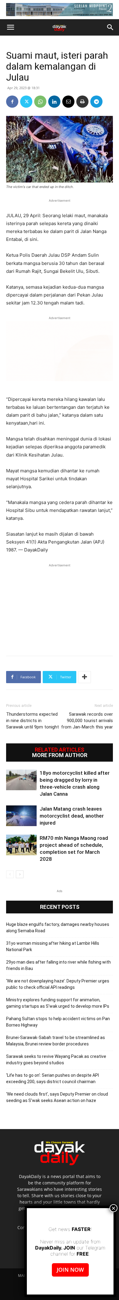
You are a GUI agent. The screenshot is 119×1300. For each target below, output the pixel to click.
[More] (84, 677)
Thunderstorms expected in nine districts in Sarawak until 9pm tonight (32, 720)
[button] (10, 27)
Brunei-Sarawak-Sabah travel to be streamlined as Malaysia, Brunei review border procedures (55, 1040)
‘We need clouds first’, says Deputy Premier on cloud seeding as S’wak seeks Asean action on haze (57, 1097)
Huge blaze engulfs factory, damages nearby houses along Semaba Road (57, 927)
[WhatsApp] (40, 102)
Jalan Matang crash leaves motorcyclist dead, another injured (72, 816)
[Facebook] (12, 102)
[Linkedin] (54, 102)
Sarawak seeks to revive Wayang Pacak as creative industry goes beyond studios (56, 1059)
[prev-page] (10, 874)
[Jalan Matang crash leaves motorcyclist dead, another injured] (21, 815)
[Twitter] (26, 102)
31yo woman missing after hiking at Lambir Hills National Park (52, 946)
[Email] (68, 102)
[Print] (82, 102)
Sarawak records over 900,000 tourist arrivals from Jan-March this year (87, 720)
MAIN (22, 1275)
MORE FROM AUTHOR (59, 755)
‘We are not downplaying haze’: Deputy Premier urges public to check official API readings (57, 984)
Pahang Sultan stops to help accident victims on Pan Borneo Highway (58, 1021)
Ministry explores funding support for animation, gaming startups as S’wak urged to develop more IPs (57, 1003)
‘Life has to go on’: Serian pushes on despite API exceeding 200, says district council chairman (52, 1078)
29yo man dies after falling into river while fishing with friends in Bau (58, 965)
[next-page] (19, 874)
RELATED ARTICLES (59, 750)
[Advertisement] (59, 606)
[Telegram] (96, 102)
